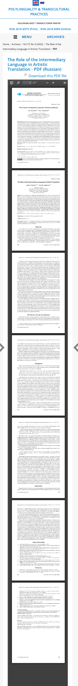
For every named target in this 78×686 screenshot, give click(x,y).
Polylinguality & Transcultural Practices (39, 16)
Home (6, 44)
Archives (56, 37)
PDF (55, 49)
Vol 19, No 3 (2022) (33, 44)
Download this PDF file (48, 75)
